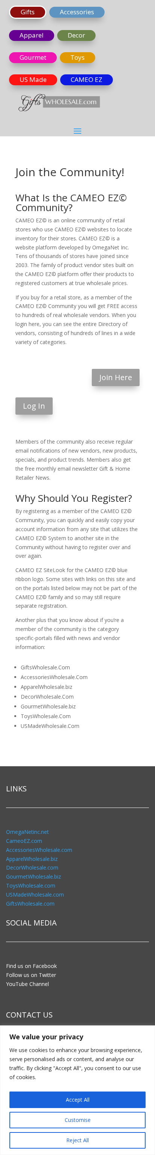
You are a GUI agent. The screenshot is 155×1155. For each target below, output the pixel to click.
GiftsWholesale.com (30, 903)
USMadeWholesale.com (35, 894)
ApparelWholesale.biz (32, 858)
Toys (77, 57)
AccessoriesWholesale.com (39, 849)
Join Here (115, 377)
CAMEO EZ (86, 79)
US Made (33, 79)
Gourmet (33, 57)
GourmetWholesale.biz (33, 876)
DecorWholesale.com (32, 867)
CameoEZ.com (24, 840)
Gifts (28, 12)
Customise (78, 1119)
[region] (77, 1090)
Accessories (77, 12)
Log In (34, 406)
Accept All (78, 1099)
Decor (76, 35)
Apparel (32, 35)
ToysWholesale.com (30, 885)
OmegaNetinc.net (27, 831)
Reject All (77, 1140)
